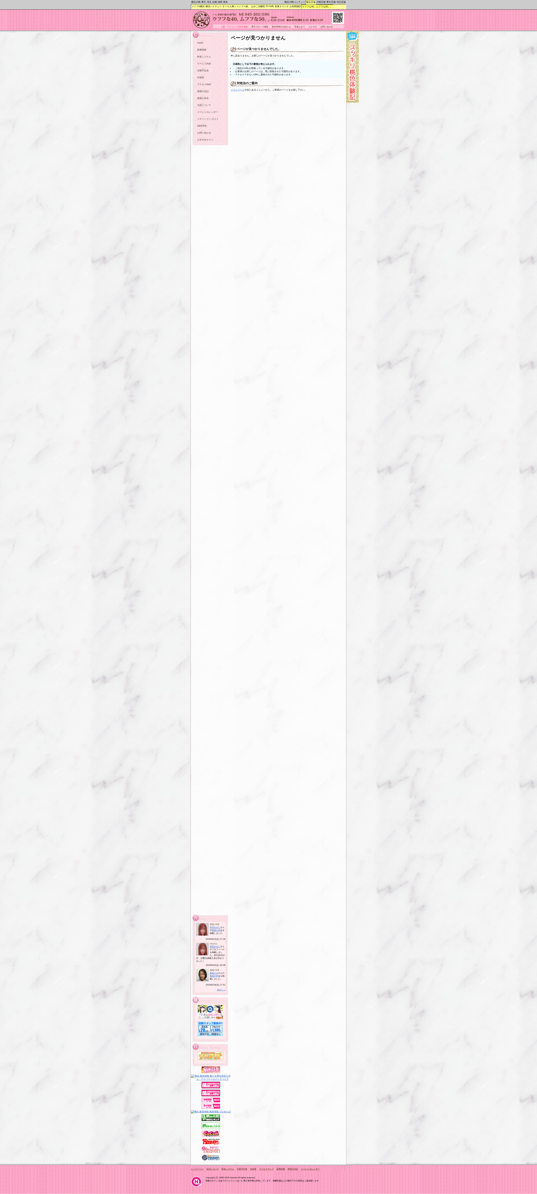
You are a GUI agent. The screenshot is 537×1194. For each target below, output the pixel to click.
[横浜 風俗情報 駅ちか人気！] (211, 1128)
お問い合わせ (204, 133)
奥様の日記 (203, 91)
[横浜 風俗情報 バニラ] (211, 1072)
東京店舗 (331, 2)
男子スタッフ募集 (260, 27)
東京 (203, 2)
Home (200, 43)
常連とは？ (299, 27)
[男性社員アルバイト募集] (210, 1035)
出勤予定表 (203, 70)
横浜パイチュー (214, 6)
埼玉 (209, 2)
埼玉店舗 (341, 2)
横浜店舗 (310, 2)
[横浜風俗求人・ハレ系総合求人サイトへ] (210, 1018)
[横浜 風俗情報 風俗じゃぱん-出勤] (211, 1101)
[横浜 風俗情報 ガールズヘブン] (211, 1152)
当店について (204, 105)
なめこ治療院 (258, 6)
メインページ (238, 90)
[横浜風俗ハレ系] (196, 1187)
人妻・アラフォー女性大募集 (234, 27)
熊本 (225, 2)
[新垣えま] (202, 980)
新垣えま (214, 973)
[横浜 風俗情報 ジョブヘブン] (211, 1160)
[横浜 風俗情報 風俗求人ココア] (211, 1136)
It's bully (270, 6)
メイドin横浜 (198, 6)
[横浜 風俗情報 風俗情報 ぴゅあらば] (211, 1111)
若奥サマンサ (282, 6)
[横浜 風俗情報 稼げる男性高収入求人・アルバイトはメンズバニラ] (211, 1079)
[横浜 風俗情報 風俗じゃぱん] (211, 1095)
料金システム (204, 56)
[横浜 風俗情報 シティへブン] (211, 1144)
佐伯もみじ (215, 927)
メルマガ (312, 27)
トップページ (197, 1169)
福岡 (220, 2)
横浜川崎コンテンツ (294, 2)
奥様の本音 (203, 98)
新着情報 (201, 49)
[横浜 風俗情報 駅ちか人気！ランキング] (211, 1120)
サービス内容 (204, 63)
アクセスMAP (204, 84)
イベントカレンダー (207, 112)
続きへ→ (221, 990)
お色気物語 (295, 6)
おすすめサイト (205, 139)
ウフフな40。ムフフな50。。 (317, 6)
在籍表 (200, 77)
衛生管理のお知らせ (281, 27)
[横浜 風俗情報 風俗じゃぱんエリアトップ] (211, 1087)
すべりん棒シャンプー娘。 (236, 6)
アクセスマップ (266, 1169)
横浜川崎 (196, 2)
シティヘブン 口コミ (208, 119)
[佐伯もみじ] (202, 935)
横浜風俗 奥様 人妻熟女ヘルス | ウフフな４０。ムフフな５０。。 (268, 21)
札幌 (214, 2)
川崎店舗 (321, 2)
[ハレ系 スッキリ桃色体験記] (352, 102)
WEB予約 (202, 126)
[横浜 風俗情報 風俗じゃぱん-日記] (211, 1108)
